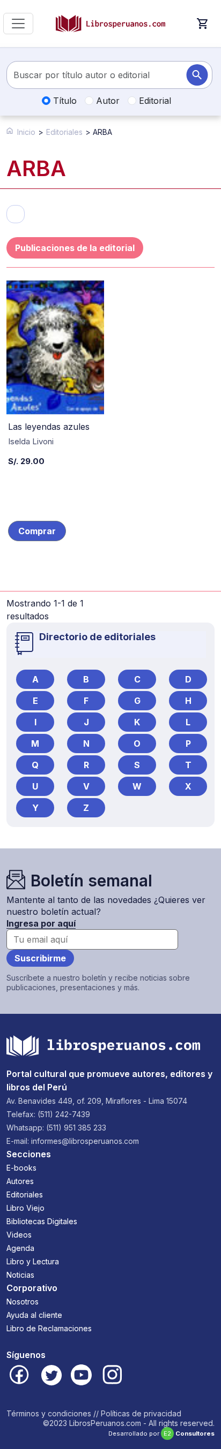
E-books (21, 1167)
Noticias (20, 1274)
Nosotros (22, 1301)
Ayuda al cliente (34, 1314)
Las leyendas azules (49, 426)
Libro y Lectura (32, 1261)
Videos (19, 1234)
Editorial (153, 100)
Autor (106, 100)
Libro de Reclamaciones (49, 1328)
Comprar (37, 531)
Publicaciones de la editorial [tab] (75, 247)
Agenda (20, 1248)
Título (63, 100)
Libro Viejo (25, 1207)
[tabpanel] (110, 451)
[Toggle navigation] (18, 23)
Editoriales (64, 131)
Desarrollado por (161, 1433)
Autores (20, 1181)
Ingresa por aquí (41, 923)
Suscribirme (40, 958)
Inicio (26, 131)
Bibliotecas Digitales (41, 1221)
